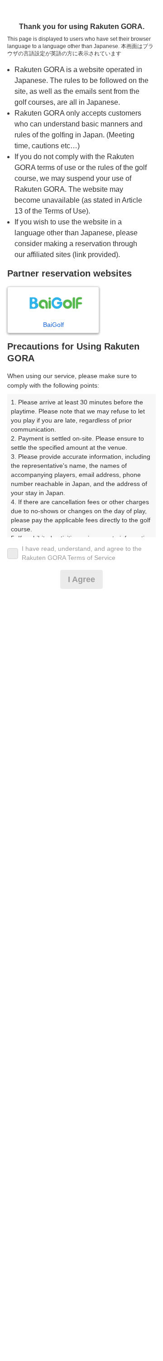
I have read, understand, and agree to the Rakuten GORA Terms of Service (82, 553)
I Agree (81, 579)
